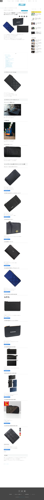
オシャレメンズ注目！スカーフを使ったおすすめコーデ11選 (38, 28)
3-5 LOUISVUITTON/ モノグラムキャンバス (9, 62)
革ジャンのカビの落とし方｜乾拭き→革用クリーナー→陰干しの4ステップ (38, 52)
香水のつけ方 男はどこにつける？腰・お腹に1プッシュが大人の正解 (38, 46)
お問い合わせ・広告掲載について (18, 494)
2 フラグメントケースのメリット (8, 55)
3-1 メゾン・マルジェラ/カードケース (8, 59)
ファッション (23, 10)
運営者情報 (10, 494)
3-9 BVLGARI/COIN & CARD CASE (8, 65)
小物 (26, 10)
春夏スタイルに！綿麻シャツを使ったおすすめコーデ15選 (38, 19)
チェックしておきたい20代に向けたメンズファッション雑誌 (38, 23)
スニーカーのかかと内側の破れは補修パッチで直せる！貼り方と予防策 (38, 43)
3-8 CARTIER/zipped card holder (8, 64)
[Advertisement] (16, 46)
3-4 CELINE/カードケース (7, 61)
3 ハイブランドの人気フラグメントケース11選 (9, 58)
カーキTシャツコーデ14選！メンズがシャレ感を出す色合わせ (38, 14)
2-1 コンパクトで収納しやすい (8, 56)
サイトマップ (33, 494)
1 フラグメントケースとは (7, 54)
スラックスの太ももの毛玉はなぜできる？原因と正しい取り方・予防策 (38, 49)
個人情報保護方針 (27, 494)
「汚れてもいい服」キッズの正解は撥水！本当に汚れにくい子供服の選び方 (38, 40)
